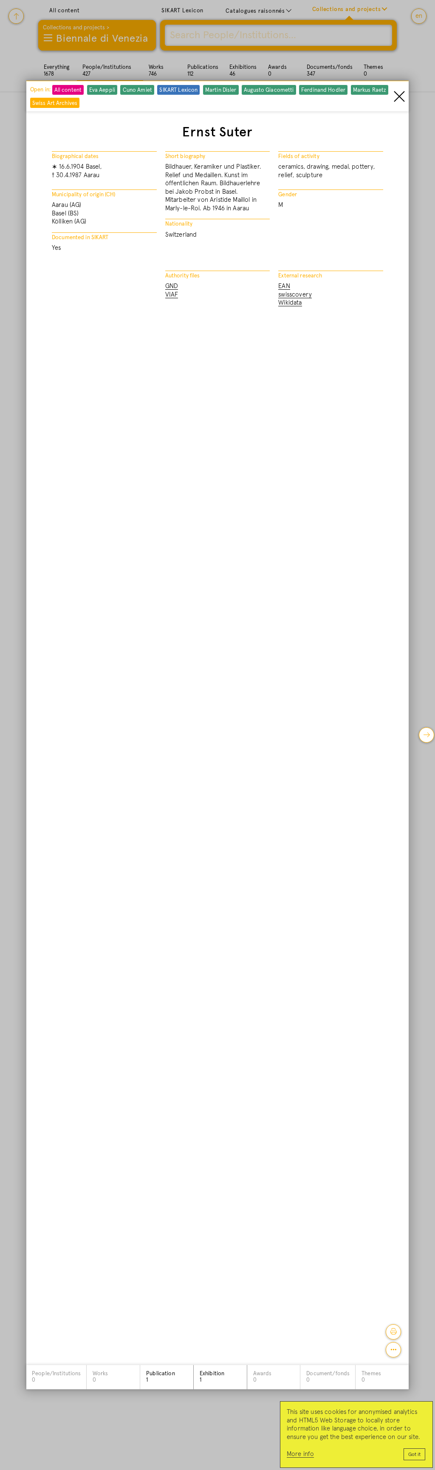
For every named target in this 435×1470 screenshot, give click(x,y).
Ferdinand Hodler (323, 90)
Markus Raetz (370, 90)
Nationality (178, 224)
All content (68, 90)
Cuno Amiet (137, 90)
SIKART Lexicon (178, 90)
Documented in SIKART (80, 237)
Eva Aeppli (102, 90)
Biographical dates (75, 156)
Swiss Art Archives (54, 103)
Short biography (185, 156)
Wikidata (290, 303)
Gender (287, 195)
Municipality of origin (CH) (84, 195)
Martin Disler (221, 90)
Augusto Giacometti (269, 90)
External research (300, 276)
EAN (284, 286)
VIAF (171, 294)
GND (171, 286)
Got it (414, 1454)
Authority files (182, 276)
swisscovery (295, 294)
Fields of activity (298, 156)
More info (300, 1454)
